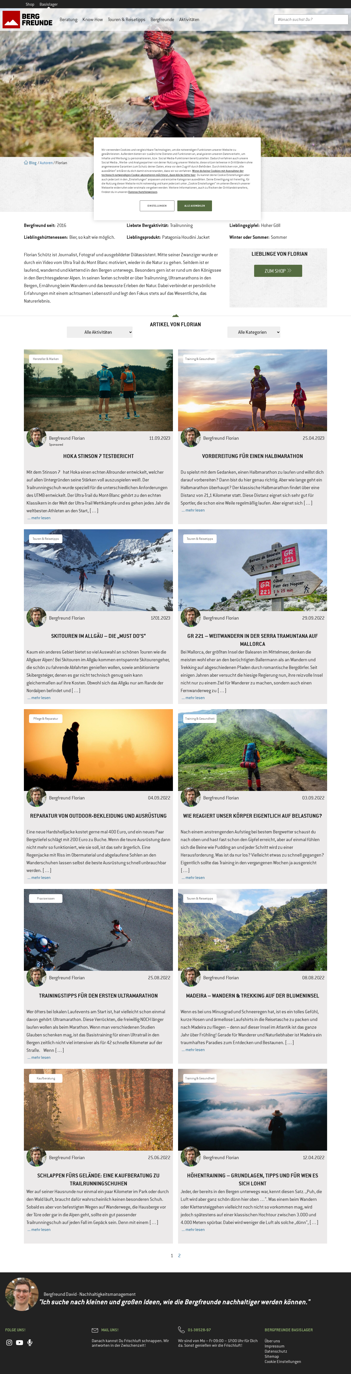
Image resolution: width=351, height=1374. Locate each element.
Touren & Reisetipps (126, 19)
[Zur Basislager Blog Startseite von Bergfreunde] (28, 19)
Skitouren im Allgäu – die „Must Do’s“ (98, 635)
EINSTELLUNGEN (157, 205)
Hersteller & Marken (46, 359)
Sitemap (272, 1356)
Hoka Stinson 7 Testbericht (98, 456)
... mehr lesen (39, 518)
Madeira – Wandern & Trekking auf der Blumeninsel (252, 995)
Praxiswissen (46, 898)
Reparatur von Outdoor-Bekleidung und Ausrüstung (98, 815)
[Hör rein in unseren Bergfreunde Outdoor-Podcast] (30, 1345)
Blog (32, 162)
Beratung (68, 19)
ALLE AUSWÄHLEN (194, 205)
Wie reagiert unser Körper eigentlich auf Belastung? (252, 815)
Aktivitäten (189, 19)
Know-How (92, 19)
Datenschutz (276, 1351)
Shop (30, 4)
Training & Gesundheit (200, 359)
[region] (177, 178)
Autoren (46, 162)
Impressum (274, 1346)
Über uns (272, 1341)
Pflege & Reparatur (45, 719)
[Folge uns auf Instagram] (9, 1345)
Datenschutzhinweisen (142, 192)
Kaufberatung (46, 1078)
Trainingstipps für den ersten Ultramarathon (98, 995)
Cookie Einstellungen (283, 1361)
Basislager (49, 4)
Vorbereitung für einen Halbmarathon (252, 456)
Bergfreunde (162, 19)
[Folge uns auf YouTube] (19, 1345)
